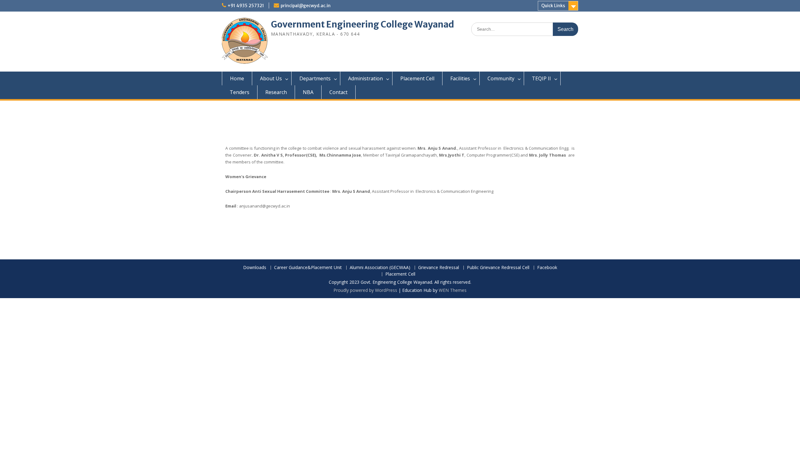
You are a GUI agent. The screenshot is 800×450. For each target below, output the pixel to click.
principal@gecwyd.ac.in (306, 5)
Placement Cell (417, 78)
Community (501, 78)
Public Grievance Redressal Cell (498, 268)
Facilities (460, 78)
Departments (315, 78)
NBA (308, 92)
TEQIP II (541, 78)
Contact (338, 92)
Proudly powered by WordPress (365, 290)
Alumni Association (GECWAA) (380, 268)
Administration (365, 78)
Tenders (239, 92)
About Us (271, 78)
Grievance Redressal (438, 268)
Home (237, 78)
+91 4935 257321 (246, 5)
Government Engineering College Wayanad (362, 24)
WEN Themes (453, 290)
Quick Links (553, 5)
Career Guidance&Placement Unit (308, 268)
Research (276, 92)
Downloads (254, 268)
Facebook (547, 268)
